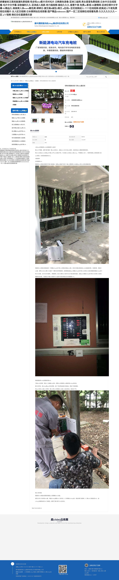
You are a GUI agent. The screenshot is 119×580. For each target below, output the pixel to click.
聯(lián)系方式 (101, 32)
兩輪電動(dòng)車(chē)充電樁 (20, 101)
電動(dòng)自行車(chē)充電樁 (20, 97)
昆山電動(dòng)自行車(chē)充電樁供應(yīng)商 (19, 131)
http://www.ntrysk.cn (37, 508)
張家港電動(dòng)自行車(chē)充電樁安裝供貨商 (19, 144)
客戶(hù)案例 (87, 32)
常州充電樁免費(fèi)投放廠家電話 (19, 137)
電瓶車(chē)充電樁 (18, 94)
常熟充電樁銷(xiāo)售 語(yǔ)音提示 (19, 114)
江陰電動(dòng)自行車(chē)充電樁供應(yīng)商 (19, 134)
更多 (26, 110)
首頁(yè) (22, 80)
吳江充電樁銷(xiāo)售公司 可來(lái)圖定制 (19, 124)
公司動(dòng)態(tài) (73, 32)
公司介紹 (59, 32)
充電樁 (37, 80)
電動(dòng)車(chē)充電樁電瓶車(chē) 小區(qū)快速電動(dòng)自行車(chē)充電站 (19, 121)
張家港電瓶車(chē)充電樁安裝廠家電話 (19, 141)
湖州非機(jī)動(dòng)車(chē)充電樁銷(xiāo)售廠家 (19, 127)
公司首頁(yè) (17, 32)
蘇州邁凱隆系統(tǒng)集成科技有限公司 (25, 569)
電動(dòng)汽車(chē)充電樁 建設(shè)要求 (19, 118)
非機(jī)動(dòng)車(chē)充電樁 (21, 90)
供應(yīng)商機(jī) (32, 32)
